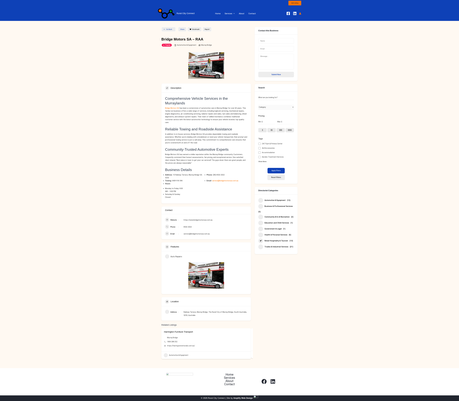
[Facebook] (288, 13)
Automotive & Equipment (186, 45)
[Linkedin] (295, 13)
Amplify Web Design (243, 398)
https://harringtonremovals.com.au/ (181, 346)
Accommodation (268, 152)
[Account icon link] (300, 13)
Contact (252, 13)
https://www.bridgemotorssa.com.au (198, 220)
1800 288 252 (172, 342)
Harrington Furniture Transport (178, 332)
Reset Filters (276, 177)
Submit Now (276, 74)
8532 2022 (188, 227)
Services (228, 13)
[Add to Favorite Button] (247, 332)
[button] (294, 3)
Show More (262, 161)
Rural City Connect (186, 13)
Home (218, 13)
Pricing (261, 116)
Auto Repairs (176, 256)
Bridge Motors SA (172, 108)
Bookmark (195, 29)
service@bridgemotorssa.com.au (225, 181)
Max (279, 122)
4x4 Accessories (268, 148)
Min (259, 122)
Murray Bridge (206, 45)
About (241, 13)
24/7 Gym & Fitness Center (272, 144)
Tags (260, 139)
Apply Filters (276, 170)
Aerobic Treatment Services (273, 157)
